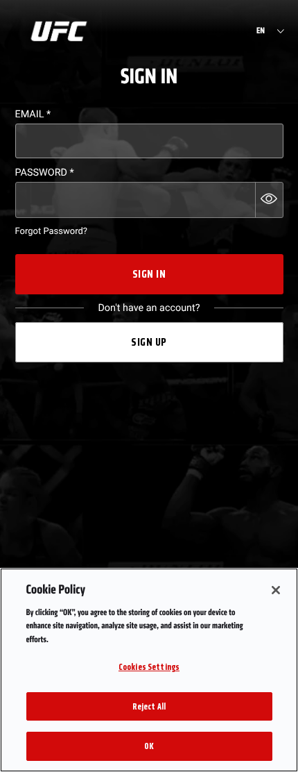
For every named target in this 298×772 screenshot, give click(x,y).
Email (33, 114)
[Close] (276, 590)
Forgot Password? (51, 231)
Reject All (149, 706)
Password (44, 172)
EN (260, 31)
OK (149, 746)
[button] (269, 200)
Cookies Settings (149, 667)
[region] (149, 670)
